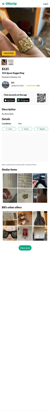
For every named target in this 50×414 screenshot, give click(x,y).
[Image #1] (4, 62)
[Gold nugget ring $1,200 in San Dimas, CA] (40, 195)
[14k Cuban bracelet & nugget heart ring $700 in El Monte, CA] (10, 180)
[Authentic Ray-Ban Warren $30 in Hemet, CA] (10, 233)
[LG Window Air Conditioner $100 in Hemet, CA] (10, 218)
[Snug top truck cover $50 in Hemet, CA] (40, 233)
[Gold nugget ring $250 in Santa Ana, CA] (40, 180)
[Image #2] (10, 62)
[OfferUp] (11, 3)
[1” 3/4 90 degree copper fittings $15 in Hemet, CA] (25, 218)
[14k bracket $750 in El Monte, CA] (25, 180)
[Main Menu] (3, 3)
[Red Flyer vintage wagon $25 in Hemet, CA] (25, 233)
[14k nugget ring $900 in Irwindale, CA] (10, 195)
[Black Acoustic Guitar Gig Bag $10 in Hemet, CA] (40, 218)
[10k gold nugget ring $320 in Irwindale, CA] (25, 195)
